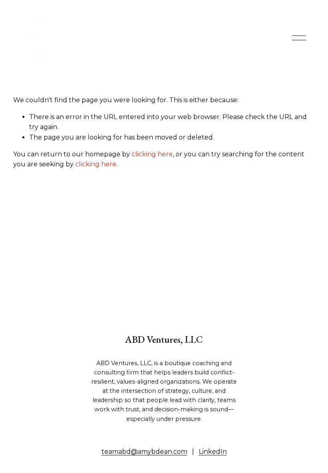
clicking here (152, 154)
